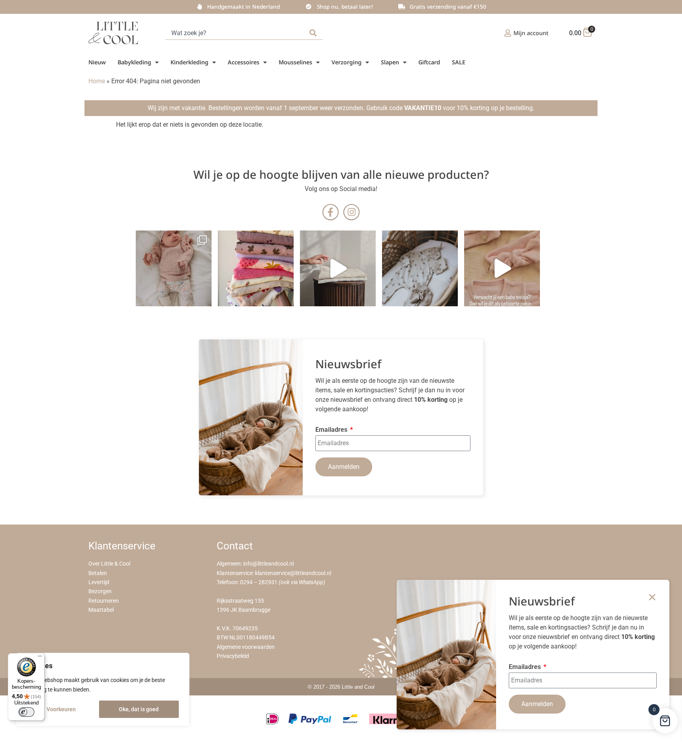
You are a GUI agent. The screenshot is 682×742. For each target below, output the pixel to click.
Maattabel (101, 610)
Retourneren (103, 601)
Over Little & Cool (109, 563)
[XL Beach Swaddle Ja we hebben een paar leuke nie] (256, 268)
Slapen (390, 62)
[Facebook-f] (330, 212)
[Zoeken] (314, 33)
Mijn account (531, 33)
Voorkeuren (61, 709)
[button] (652, 596)
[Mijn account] (508, 33)
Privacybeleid (233, 656)
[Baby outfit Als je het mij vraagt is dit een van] (174, 268)
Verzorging (347, 62)
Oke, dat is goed (139, 709)
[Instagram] (351, 212)
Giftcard (429, 62)
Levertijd (98, 582)
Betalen (97, 573)
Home (96, 81)
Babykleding (134, 62)
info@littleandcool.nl (268, 563)
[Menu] (40, 658)
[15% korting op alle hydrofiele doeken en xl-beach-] (338, 268)
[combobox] (235, 33)
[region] (102, 689)
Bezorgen (100, 591)
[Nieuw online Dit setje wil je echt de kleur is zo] (502, 268)
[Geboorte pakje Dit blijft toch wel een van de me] (420, 268)
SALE (458, 62)
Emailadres (332, 430)
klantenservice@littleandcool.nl (293, 573)
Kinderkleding (189, 62)
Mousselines (295, 62)
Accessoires (243, 62)
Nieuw (97, 62)
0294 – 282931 (258, 582)
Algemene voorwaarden (246, 647)
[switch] (26, 712)
